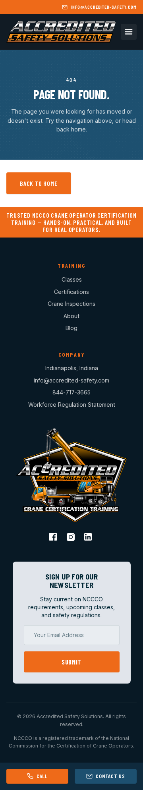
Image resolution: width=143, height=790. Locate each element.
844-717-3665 (71, 392)
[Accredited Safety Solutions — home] (61, 32)
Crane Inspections (71, 303)
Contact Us (110, 776)
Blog (71, 327)
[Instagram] (71, 538)
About (71, 316)
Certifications (71, 291)
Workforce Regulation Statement (71, 404)
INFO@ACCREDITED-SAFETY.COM (104, 7)
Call (42, 776)
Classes (72, 279)
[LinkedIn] (89, 538)
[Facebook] (54, 538)
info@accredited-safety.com (71, 380)
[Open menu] (129, 32)
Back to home (39, 183)
